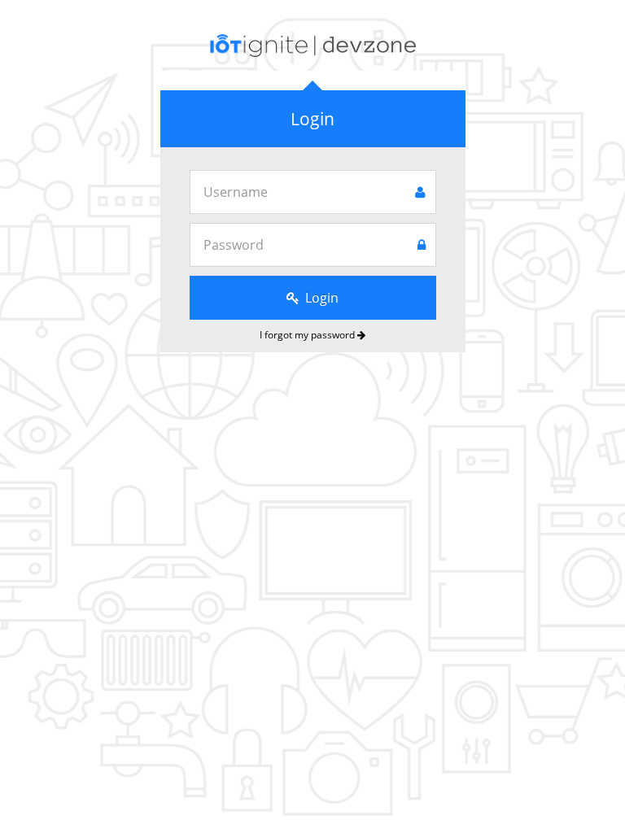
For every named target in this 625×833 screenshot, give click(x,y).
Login (320, 298)
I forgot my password (308, 335)
